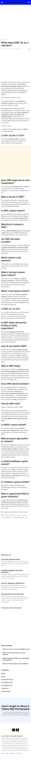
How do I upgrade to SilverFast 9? (13, 583)
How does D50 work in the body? (12, 594)
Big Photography (15, 2)
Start (3, 753)
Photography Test (7, 682)
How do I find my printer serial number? (15, 663)
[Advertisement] (15, 21)
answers (13, 515)
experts (19, 515)
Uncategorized (5, 691)
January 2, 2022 (4, 48)
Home (2, 39)
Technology (5, 688)
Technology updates (18, 517)
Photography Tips (6, 685)
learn (3, 517)
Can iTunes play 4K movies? (10, 559)
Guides (6, 39)
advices (7, 515)
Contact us (12, 753)
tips (27, 517)
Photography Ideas (7, 679)
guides (24, 515)
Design (3, 673)
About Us (19, 753)
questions (9, 517)
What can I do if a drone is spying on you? (16, 649)
